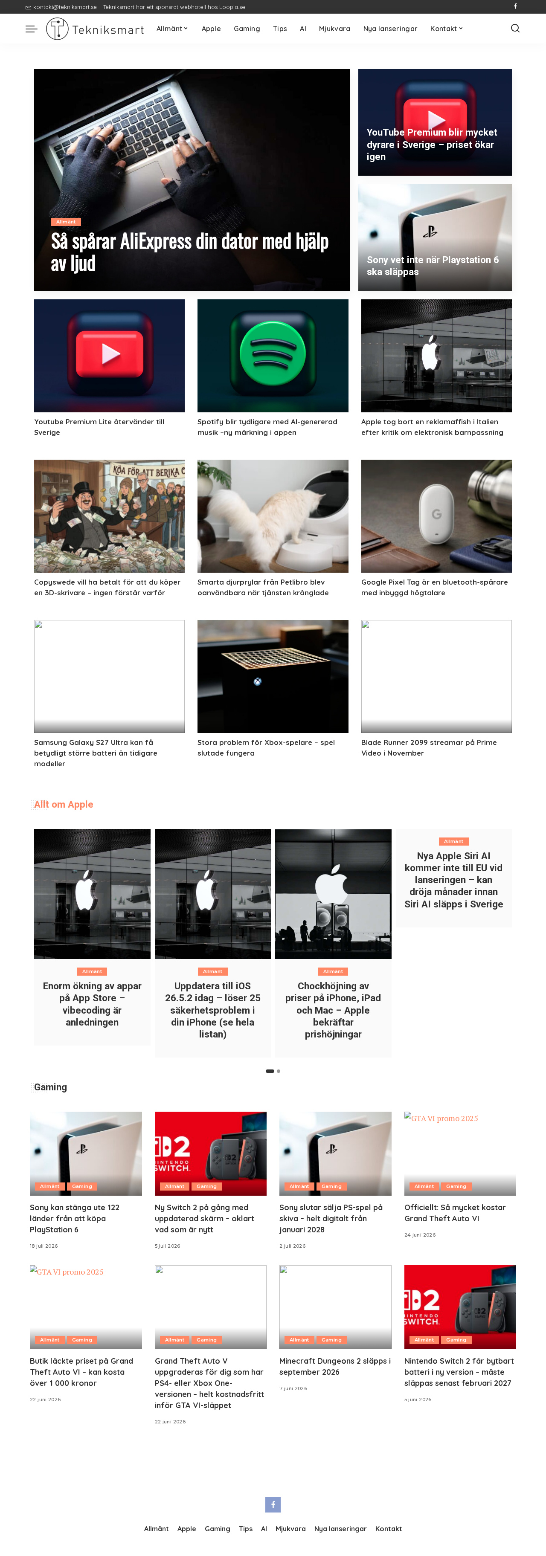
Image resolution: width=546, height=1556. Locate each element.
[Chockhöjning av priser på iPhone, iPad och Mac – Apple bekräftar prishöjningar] (333, 894)
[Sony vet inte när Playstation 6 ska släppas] (435, 237)
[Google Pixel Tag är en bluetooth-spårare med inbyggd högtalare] (436, 516)
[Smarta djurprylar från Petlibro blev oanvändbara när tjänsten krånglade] (272, 516)
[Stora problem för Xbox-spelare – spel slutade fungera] (272, 676)
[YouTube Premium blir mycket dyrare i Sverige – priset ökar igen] (435, 122)
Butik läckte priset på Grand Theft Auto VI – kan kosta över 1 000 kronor (81, 1372)
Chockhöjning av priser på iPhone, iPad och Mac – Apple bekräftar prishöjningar (333, 1010)
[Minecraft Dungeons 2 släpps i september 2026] (335, 1307)
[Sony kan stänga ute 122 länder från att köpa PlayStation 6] (86, 1154)
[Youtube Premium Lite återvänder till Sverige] (109, 355)
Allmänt (66, 222)
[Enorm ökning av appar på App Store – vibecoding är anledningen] (92, 894)
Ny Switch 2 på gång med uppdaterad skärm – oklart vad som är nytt (204, 1218)
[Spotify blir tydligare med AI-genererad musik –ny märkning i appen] (272, 355)
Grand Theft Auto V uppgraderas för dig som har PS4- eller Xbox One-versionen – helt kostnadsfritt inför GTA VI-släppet (209, 1383)
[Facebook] (515, 7)
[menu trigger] (36, 28)
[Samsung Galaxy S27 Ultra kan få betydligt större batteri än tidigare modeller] (109, 676)
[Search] (515, 28)
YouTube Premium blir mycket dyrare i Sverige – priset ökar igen (432, 144)
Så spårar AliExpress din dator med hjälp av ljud (190, 251)
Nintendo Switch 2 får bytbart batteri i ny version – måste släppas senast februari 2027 (459, 1372)
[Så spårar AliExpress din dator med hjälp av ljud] (192, 180)
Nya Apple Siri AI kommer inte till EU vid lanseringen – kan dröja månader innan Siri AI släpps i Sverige (453, 880)
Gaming (82, 1186)
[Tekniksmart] (95, 29)
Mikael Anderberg (88, 284)
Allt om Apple (63, 804)
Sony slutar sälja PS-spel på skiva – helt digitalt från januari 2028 (331, 1218)
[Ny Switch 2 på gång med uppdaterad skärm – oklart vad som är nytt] (211, 1154)
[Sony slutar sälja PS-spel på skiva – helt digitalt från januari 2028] (335, 1154)
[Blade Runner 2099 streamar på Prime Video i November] (436, 676)
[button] (270, 1071)
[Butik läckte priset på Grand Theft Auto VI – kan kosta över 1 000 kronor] (86, 1307)
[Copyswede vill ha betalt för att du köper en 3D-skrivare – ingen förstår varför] (109, 516)
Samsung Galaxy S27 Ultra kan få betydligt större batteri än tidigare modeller (95, 753)
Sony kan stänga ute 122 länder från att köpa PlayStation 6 (74, 1218)
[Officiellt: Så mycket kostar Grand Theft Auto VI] (460, 1154)
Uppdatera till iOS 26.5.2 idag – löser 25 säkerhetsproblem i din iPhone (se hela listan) (213, 1010)
